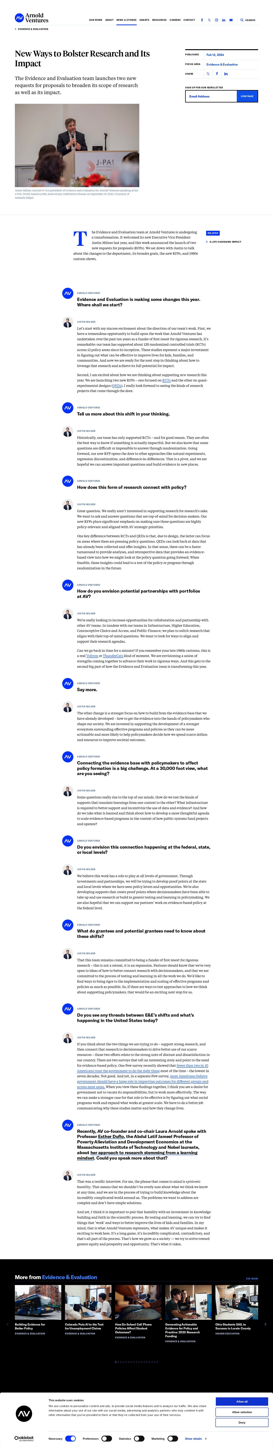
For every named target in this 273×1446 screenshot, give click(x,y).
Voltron (92, 656)
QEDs (117, 386)
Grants (144, 20)
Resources (159, 20)
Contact (189, 20)
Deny (242, 1422)
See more (252, 1278)
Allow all (242, 1401)
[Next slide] (265, 1324)
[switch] (106, 1439)
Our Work (96, 20)
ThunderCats (113, 656)
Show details (193, 1438)
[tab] (115, 1362)
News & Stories (126, 20)
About (109, 20)
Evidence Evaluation (222, 64)
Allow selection (242, 1412)
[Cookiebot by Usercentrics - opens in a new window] (24, 1439)
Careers (175, 20)
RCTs (166, 380)
